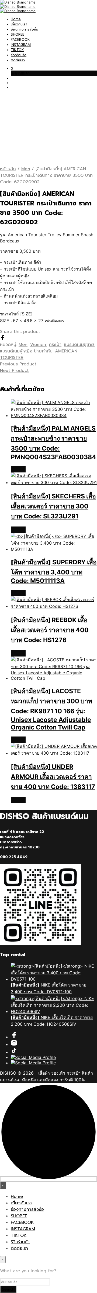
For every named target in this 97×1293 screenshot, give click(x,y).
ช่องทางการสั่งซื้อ (24, 29)
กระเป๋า (55, 344)
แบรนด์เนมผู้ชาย (79, 344)
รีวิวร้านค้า (18, 55)
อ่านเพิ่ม (18, 469)
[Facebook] (2, 338)
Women (38, 344)
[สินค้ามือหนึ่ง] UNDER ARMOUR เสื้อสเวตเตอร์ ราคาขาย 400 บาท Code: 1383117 (53, 777)
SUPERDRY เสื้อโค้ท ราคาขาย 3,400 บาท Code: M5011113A (54, 571)
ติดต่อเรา (18, 60)
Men (25, 169)
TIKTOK (17, 49)
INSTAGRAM (21, 44)
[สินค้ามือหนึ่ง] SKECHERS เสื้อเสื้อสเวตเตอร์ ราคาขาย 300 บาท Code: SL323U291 (53, 506)
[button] (12, 68)
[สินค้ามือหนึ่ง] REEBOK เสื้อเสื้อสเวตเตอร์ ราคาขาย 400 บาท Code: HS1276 (50, 630)
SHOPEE (17, 34)
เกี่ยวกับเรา (19, 24)
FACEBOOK (20, 39)
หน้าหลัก (8, 169)
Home (16, 19)
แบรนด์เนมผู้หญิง (16, 351)
